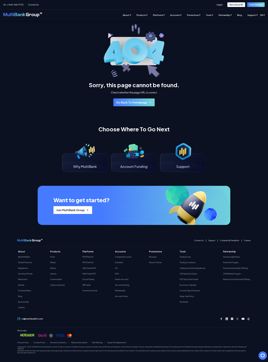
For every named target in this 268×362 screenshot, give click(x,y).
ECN (117, 274)
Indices (53, 274)
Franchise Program (231, 262)
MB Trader (86, 285)
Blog (20, 296)
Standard (119, 262)
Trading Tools (185, 257)
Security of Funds (25, 274)
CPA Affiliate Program (232, 274)
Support (211, 241)
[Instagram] (232, 319)
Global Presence (25, 262)
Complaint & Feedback (229, 241)
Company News (24, 291)
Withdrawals (120, 291)
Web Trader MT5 (89, 274)
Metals (53, 262)
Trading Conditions (188, 262)
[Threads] (248, 319)
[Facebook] (221, 319)
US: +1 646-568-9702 (13, 4)
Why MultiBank (24, 257)
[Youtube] (243, 319)
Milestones (22, 279)
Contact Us (33, 4)
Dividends (184, 302)
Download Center (89, 291)
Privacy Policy (23, 343)
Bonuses (153, 257)
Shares (53, 268)
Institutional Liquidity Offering (235, 268)
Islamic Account (121, 279)
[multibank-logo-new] (22, 15)
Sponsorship (23, 302)
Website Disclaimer (79, 343)
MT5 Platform (88, 262)
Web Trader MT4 (89, 268)
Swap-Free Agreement (116, 343)
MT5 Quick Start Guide (189, 279)
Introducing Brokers (231, 257)
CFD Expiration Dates (188, 274)
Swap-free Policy (187, 296)
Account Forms (121, 296)
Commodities (56, 279)
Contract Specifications (190, 291)
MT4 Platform (88, 257)
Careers (247, 241)
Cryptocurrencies (57, 285)
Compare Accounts (123, 257)
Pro (116, 268)
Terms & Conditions (58, 343)
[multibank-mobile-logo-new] (29, 240)
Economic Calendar (188, 285)
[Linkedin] (226, 319)
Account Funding (122, 285)
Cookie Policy (39, 343)
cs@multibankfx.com (32, 318)
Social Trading (88, 279)
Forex (52, 257)
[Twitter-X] (237, 319)
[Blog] (242, 15)
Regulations (23, 268)
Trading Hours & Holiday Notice (192, 268)
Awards (21, 285)
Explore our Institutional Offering (236, 279)
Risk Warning (97, 343)
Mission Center (155, 262)
